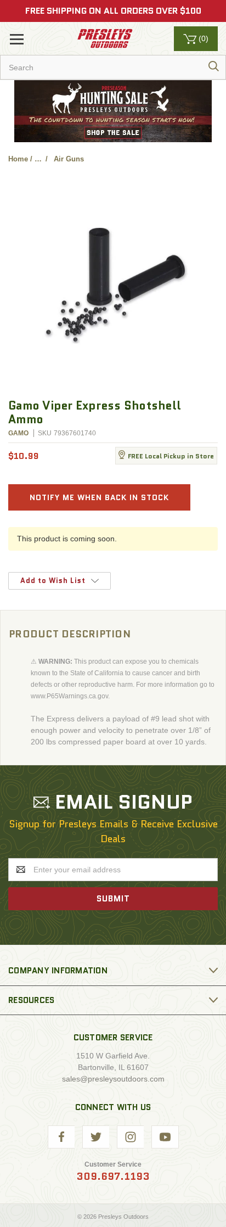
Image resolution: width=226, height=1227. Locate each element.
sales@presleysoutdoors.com (113, 1078)
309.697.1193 (113, 1176)
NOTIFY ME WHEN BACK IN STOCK (99, 497)
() (203, 38)
